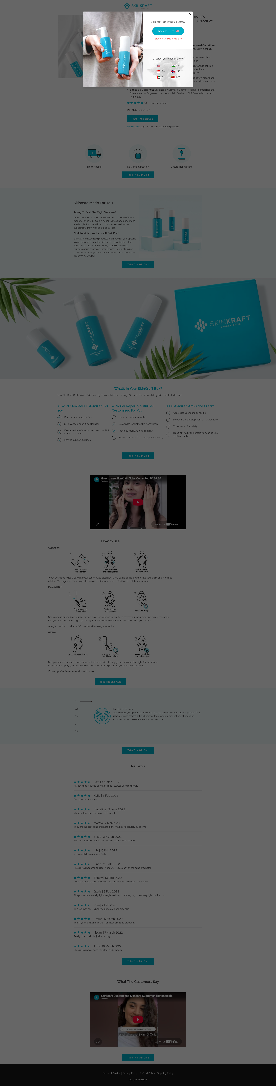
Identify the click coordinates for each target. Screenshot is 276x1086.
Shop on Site (165, 31)
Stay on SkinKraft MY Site (168, 38)
